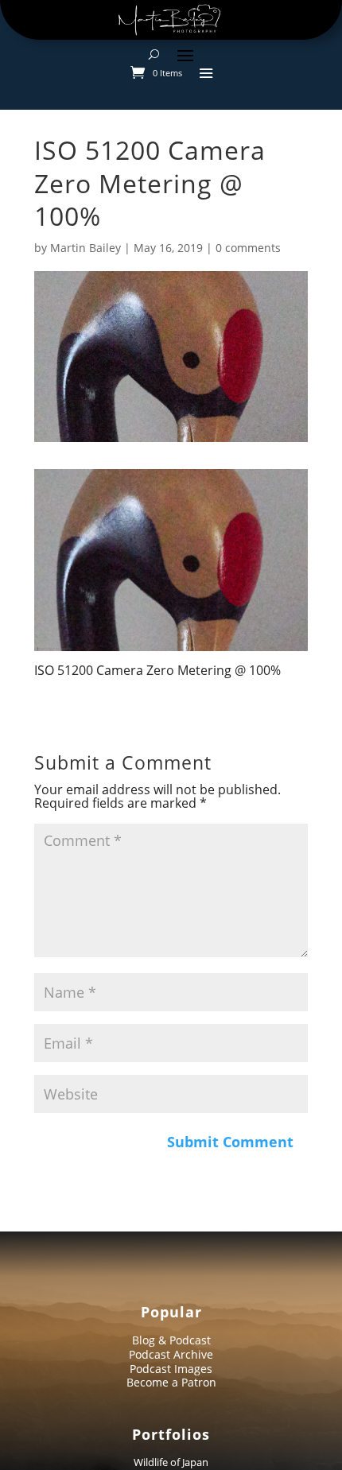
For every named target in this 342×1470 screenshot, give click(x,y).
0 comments (248, 247)
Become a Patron (171, 1382)
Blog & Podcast (171, 1340)
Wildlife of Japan (171, 1462)
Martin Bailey (85, 247)
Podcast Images (171, 1368)
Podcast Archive (171, 1354)
